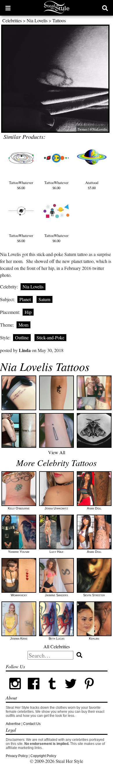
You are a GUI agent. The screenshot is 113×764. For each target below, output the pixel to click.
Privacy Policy (17, 756)
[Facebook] (33, 692)
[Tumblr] (52, 692)
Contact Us (32, 724)
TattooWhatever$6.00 (21, 185)
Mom (23, 325)
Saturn (44, 299)
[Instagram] (15, 692)
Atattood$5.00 (91, 185)
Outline (22, 337)
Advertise (13, 724)
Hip (28, 312)
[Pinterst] (89, 692)
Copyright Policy (43, 756)
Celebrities (12, 20)
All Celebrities (56, 646)
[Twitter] (70, 692)
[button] (8, 8)
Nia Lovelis (37, 20)
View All (56, 452)
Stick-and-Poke (50, 337)
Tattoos (59, 20)
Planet (25, 299)
